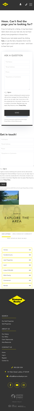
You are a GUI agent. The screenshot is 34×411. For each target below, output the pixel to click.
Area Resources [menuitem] (6, 342)
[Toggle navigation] (30, 4)
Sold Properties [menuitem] (6, 324)
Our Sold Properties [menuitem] (8, 321)
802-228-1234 (26, 4)
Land (4, 265)
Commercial (7, 280)
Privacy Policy (22, 105)
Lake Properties (8, 260)
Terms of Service (15, 121)
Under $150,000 (8, 270)
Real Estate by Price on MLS (16, 238)
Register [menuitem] (4, 358)
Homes (5, 250)
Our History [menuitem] (5, 334)
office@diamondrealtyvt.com (18, 376)
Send (17, 113)
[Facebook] (10, 385)
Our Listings (6, 234)
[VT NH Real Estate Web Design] (17, 396)
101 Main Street (18, 372)
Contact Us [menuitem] (5, 360)
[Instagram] (23, 385)
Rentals (5, 285)
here (2, 41)
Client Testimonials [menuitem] (7, 339)
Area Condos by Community (22, 234)
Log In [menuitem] (4, 355)
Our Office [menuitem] (5, 337)
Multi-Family (7, 275)
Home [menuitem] (3, 352)
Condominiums (7, 255)
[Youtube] (17, 385)
